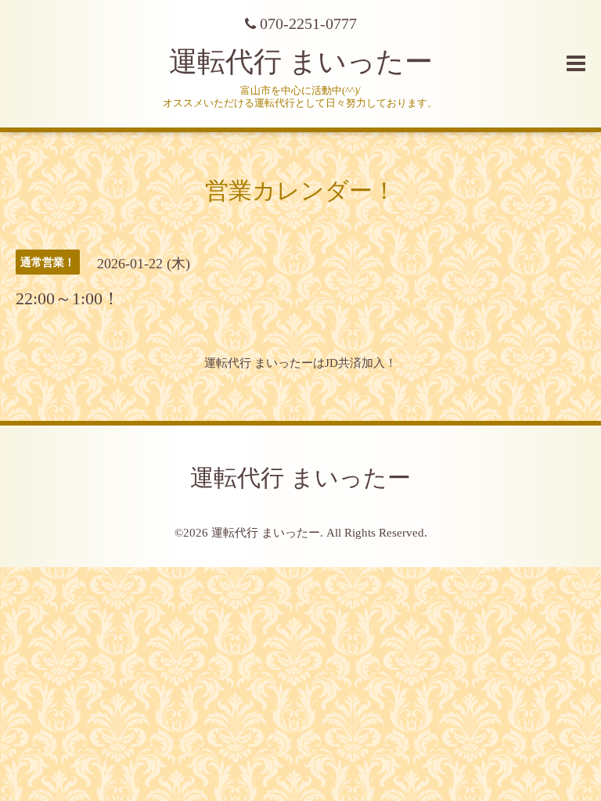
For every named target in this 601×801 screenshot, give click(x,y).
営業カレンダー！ (300, 190)
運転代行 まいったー (301, 61)
